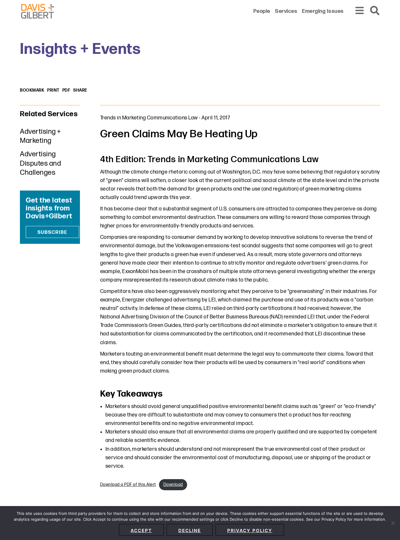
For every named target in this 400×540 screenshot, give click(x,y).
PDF (66, 90)
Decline (189, 530)
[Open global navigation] (359, 11)
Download (173, 484)
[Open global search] (375, 11)
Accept (141, 530)
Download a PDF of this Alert (128, 484)
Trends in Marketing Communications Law (149, 118)
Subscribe (52, 232)
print (53, 90)
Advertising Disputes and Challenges (40, 163)
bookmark (32, 90)
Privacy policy (249, 530)
